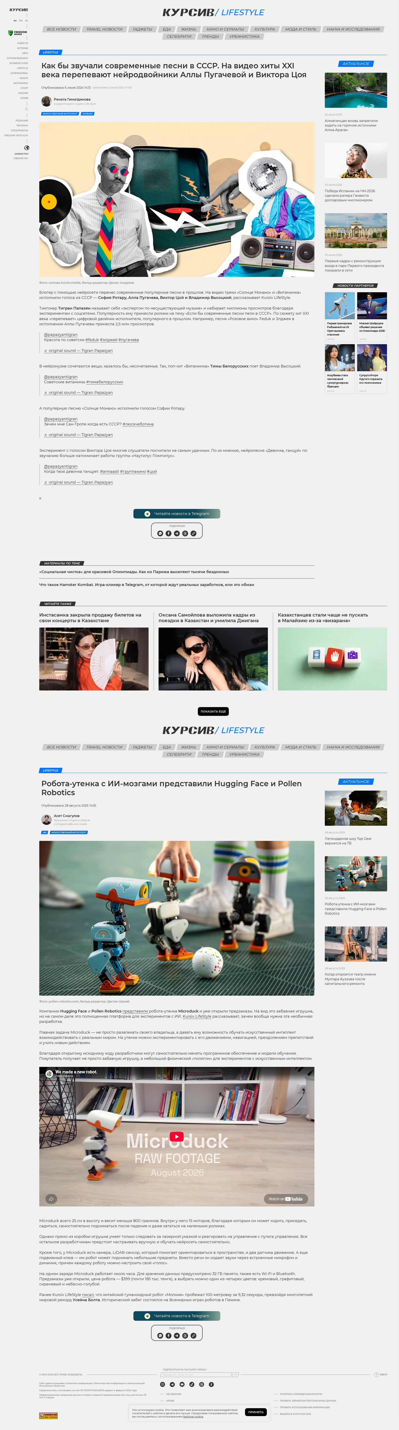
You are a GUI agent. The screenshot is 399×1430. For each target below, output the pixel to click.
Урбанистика (244, 36)
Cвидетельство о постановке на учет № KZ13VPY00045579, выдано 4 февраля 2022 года (88, 1390)
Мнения (23, 93)
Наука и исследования (353, 29)
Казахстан (21, 153)
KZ (26, 21)
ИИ (45, 832)
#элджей (108, 340)
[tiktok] (191, 1384)
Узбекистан (20, 158)
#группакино (133, 471)
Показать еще (213, 711)
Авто (25, 53)
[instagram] (162, 1384)
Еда (166, 29)
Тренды (210, 36)
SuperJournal (19, 73)
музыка (87, 113)
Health (24, 78)
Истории (22, 48)
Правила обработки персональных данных (308, 1401)
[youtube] (182, 1384)
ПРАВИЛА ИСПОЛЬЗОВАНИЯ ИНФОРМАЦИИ (305, 1407)
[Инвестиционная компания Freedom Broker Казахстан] (17, 33)
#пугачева (128, 340)
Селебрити (179, 36)
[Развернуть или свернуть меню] (26, 109)
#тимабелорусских (104, 382)
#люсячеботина (138, 424)
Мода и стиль (301, 29)
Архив (24, 98)
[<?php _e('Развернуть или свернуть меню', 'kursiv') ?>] (26, 148)
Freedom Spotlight (16, 135)
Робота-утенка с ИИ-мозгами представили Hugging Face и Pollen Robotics (356, 908)
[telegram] (172, 1384)
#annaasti (109, 471)
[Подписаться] (235, 1374)
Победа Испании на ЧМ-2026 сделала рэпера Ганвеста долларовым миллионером (350, 195)
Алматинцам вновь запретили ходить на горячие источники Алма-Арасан (351, 125)
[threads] (201, 1384)
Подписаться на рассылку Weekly (185, 1370)
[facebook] (211, 1384)
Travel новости (104, 29)
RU (15, 21)
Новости (22, 43)
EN (20, 21)
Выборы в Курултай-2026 (295, 1414)
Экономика (20, 83)
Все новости (61, 29)
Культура (264, 29)
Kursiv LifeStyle (197, 1016)
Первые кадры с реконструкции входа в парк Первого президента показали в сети (354, 265)
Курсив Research (17, 58)
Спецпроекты (19, 130)
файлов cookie (193, 1416)
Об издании (173, 1394)
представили (135, 1011)
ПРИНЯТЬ (256, 1412)
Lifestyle (22, 68)
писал (88, 1294)
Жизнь (189, 29)
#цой (152, 471)
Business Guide (19, 63)
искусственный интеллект (60, 113)
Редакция (22, 120)
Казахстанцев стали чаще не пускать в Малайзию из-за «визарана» (323, 617)
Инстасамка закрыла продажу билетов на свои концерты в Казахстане (90, 617)
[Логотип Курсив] (18, 9)
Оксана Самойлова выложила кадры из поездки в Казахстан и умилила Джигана (209, 617)
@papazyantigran (61, 334)
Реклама (22, 125)
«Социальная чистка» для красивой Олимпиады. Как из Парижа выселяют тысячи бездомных (134, 572)
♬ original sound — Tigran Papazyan (78, 350)
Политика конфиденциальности (301, 1394)
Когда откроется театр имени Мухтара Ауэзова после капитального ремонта (350, 979)
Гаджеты (142, 29)
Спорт (24, 88)
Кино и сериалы (225, 29)
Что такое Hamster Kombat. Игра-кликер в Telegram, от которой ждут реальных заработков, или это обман (146, 584)
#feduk (92, 340)
